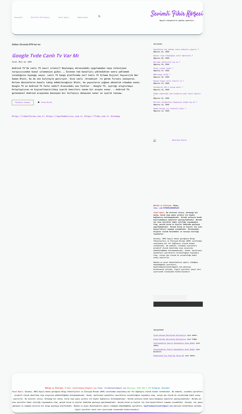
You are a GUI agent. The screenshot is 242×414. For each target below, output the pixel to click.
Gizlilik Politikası (40, 17)
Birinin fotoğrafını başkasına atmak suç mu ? (175, 102)
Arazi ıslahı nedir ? (163, 68)
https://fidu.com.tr (96, 116)
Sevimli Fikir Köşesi (177, 14)
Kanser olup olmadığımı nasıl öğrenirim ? (173, 56)
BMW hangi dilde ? (161, 75)
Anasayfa (18, 17)
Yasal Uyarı (63, 17)
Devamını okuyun (24, 103)
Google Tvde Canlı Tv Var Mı (45, 55)
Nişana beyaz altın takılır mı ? (168, 81)
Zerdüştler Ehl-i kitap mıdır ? (168, 87)
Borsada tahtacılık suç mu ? (166, 62)
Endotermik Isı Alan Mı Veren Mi (168, 356)
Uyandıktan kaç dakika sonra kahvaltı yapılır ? (176, 49)
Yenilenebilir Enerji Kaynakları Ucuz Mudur (174, 343)
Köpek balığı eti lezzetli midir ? (169, 109)
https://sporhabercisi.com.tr (64, 116)
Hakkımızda (83, 17)
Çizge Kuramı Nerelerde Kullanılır (169, 335)
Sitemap (115, 116)
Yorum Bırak (46, 102)
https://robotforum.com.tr (28, 116)
